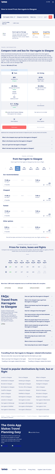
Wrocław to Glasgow (41, 393)
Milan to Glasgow (41, 377)
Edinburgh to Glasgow (25, 384)
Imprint (14, 469)
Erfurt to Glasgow (6, 396)
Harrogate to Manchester (43, 400)
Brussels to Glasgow (6, 384)
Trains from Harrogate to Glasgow (37, 359)
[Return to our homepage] (4, 2)
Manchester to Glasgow (42, 380)
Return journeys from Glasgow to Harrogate (14, 359)
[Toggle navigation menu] (53, 2)
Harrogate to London (24, 400)
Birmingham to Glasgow (7, 387)
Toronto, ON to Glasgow (25, 387)
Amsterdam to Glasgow (7, 380)
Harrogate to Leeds (41, 403)
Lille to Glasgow (40, 387)
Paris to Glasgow (23, 377)
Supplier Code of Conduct (45, 469)
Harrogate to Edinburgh (7, 403)
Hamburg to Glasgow (24, 380)
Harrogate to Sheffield (7, 406)
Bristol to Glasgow (41, 390)
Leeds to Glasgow (6, 393)
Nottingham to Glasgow (25, 396)
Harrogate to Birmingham (26, 403)
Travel (8, 416)
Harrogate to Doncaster (42, 409)
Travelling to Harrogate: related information (14, 361)
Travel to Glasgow (32, 416)
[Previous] (6, 262)
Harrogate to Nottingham (26, 406)
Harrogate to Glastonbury (8, 409)
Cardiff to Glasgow (6, 390)
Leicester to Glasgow (6, 400)
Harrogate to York (41, 406)
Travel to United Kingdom (18, 416)
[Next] (49, 168)
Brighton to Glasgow (41, 396)
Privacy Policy (31, 469)
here (47, 237)
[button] (33, 17)
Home (2, 416)
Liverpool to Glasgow (24, 390)
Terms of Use (22, 469)
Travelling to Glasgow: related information (39, 361)
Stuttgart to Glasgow (42, 384)
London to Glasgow (6, 377)
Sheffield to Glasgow (24, 393)
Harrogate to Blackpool (25, 409)
